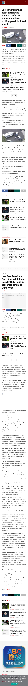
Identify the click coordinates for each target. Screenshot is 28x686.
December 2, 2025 (13, 27)
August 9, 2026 (13, 77)
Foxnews (8, 589)
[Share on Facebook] (8, 45)
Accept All (14, 683)
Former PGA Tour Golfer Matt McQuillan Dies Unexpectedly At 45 (18, 74)
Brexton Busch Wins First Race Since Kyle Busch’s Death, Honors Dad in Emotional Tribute (18, 227)
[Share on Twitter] (13, 45)
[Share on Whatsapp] (19, 45)
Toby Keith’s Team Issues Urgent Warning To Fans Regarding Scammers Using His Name (18, 209)
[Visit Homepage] (3, 2)
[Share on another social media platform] (24, 45)
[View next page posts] (15, 95)
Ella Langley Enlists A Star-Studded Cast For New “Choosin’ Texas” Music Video (17, 241)
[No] (26, 680)
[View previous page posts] (12, 95)
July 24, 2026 (9, 91)
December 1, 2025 (13, 290)
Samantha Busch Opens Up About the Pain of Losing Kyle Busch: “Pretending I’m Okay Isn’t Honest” (13, 89)
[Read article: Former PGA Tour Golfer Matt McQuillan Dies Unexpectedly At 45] (5, 74)
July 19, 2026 (18, 635)
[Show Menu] (22, 2)
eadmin (5, 27)
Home (3, 7)
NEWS (6, 7)
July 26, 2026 (13, 85)
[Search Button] (25, 2)
